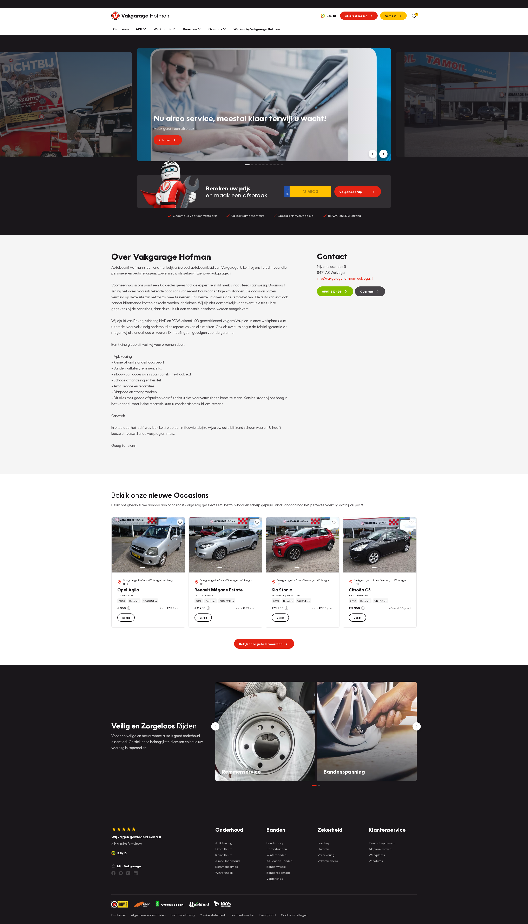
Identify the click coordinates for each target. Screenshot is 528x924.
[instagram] (128, 873)
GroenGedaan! (172, 904)
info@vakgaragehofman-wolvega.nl (345, 278)
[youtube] (121, 873)
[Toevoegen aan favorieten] (180, 522)
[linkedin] (136, 873)
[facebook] (113, 873)
